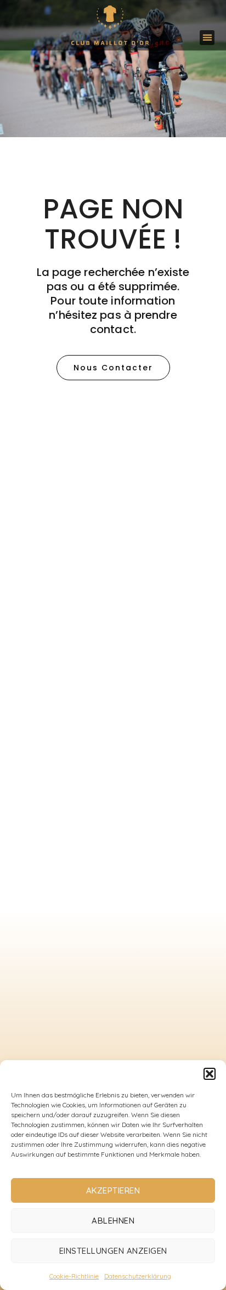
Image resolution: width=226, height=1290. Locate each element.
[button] (209, 1073)
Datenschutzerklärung (137, 1276)
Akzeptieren (113, 1190)
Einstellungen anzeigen (113, 1251)
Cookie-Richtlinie (74, 1276)
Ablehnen (113, 1220)
